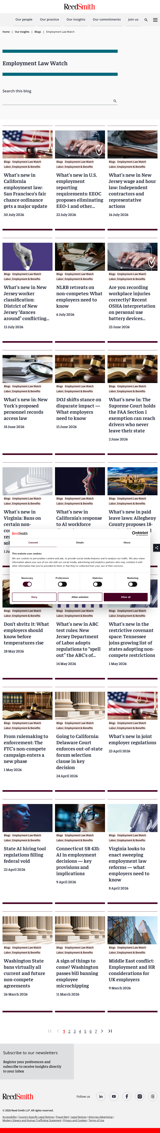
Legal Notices (79, 1117)
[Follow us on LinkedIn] (101, 1096)
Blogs (38, 31)
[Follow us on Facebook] (127, 1096)
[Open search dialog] (146, 20)
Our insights (76, 19)
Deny (34, 597)
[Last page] (110, 1031)
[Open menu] (155, 20)
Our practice (49, 19)
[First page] (50, 1031)
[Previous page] (58, 1031)
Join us (133, 19)
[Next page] (102, 1031)
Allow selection (80, 597)
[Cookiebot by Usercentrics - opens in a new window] (134, 533)
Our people (23, 19)
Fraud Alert (62, 1117)
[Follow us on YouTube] (114, 1096)
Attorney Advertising (100, 1117)
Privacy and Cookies (75, 1120)
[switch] (62, 584)
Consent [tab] (33, 542)
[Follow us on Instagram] (140, 1096)
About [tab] (126, 542)
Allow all (125, 597)
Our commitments (107, 19)
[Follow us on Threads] (153, 1096)
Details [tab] (80, 542)
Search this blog (16, 90)
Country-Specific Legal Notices (36, 1117)
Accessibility (9, 1117)
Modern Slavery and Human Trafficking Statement (31, 1120)
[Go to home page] (80, 6)
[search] (115, 101)
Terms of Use (96, 1120)
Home (6, 31)
